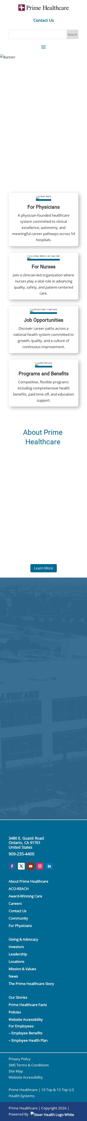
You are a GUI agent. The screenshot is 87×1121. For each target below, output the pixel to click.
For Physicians (20, 925)
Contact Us (43, 20)
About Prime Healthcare (28, 881)
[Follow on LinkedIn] (49, 866)
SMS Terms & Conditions (29, 1065)
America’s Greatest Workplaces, (43, 88)
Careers (15, 903)
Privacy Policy (20, 1058)
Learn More (43, 568)
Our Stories (18, 997)
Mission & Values (22, 968)
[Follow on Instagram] (40, 866)
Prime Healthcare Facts (28, 1004)
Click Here (66, 663)
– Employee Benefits (25, 1033)
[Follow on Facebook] (12, 866)
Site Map (16, 1071)
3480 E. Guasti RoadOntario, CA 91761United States (26, 843)
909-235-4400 (21, 854)
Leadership (18, 954)
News (13, 976)
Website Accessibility (26, 1019)
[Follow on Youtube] (30, 866)
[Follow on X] (21, 866)
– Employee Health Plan (28, 1040)
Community (18, 918)
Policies (15, 1012)
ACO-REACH (19, 888)
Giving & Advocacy (23, 939)
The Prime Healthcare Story (31, 983)
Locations (16, 961)
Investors (16, 946)
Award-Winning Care (25, 896)
